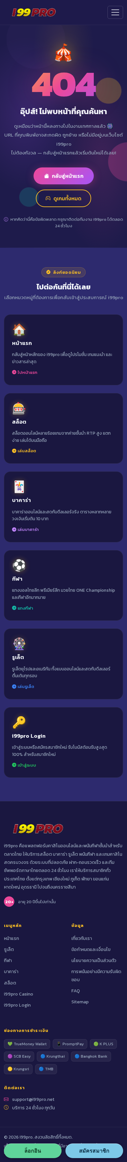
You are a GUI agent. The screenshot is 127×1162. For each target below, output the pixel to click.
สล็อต (10, 983)
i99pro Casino (18, 994)
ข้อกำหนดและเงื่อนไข (90, 949)
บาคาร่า (11, 971)
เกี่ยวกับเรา (81, 938)
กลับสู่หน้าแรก (67, 176)
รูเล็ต (9, 949)
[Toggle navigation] (115, 12)
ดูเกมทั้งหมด (67, 198)
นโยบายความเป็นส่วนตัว (93, 960)
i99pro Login (17, 1005)
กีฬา (8, 960)
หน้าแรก (11, 938)
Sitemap (80, 1001)
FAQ (75, 990)
